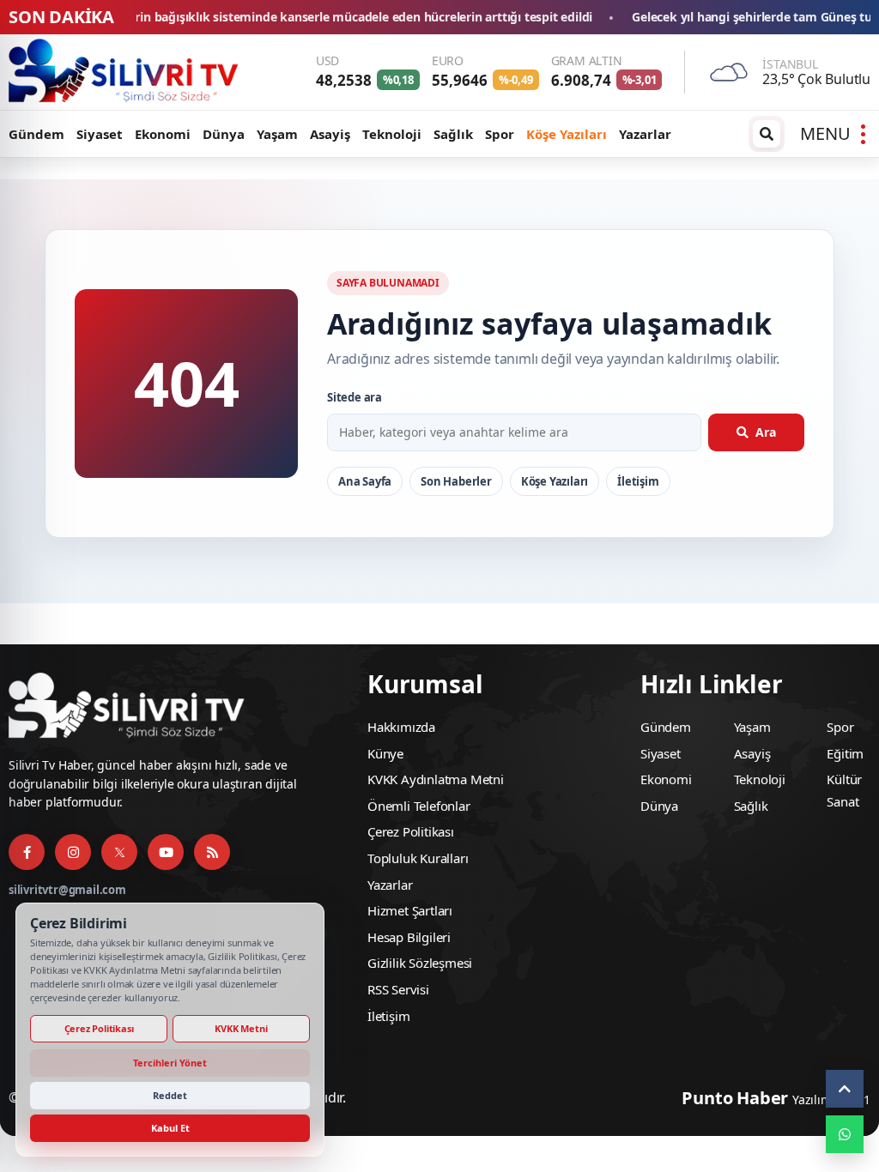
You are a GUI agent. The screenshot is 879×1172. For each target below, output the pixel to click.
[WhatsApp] (845, 1134)
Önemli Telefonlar (418, 805)
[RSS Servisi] (212, 852)
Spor (499, 133)
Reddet (170, 1095)
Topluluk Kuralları (417, 858)
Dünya (224, 133)
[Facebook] (27, 852)
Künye (385, 753)
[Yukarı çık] (845, 1089)
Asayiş (330, 133)
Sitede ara (354, 397)
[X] (119, 852)
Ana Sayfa (364, 481)
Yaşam (277, 133)
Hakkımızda (401, 726)
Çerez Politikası (410, 831)
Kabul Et (170, 1127)
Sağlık (453, 133)
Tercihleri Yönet (170, 1062)
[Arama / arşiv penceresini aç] (767, 134)
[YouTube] (166, 852)
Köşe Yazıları (566, 133)
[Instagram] (73, 852)
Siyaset (99, 133)
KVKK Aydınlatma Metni (435, 779)
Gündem (36, 133)
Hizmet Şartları (409, 910)
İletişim (637, 481)
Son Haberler (456, 481)
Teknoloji (391, 133)
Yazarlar (645, 133)
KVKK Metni (241, 1028)
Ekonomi (163, 133)
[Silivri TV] (124, 72)
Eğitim (845, 753)
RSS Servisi (398, 989)
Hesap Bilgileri (409, 936)
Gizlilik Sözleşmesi (419, 962)
